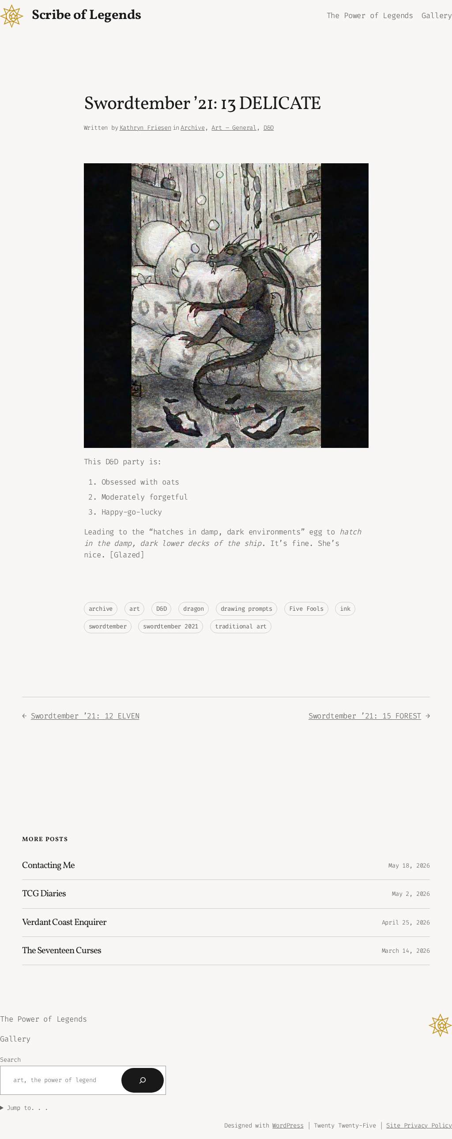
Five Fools (306, 609)
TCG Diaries (44, 894)
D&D (269, 128)
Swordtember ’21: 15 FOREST (365, 716)
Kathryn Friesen (145, 128)
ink (345, 609)
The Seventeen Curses (61, 951)
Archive (193, 128)
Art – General (233, 128)
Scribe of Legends (86, 15)
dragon (193, 609)
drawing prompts (246, 609)
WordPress (287, 1125)
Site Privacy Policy (419, 1125)
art (134, 609)
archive (101, 609)
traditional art (241, 626)
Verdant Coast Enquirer (64, 922)
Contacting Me (48, 866)
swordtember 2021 (170, 626)
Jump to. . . (27, 1108)
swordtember (108, 626)
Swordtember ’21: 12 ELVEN (85, 716)
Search (10, 1060)
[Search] (142, 1080)
